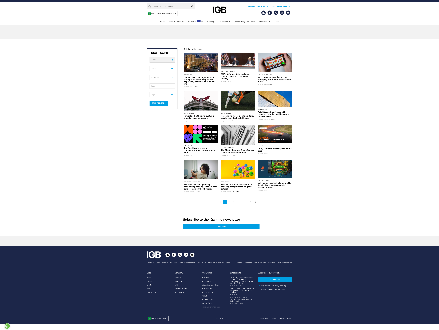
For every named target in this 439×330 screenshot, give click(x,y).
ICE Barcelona (207, 292)
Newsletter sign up (258, 6)
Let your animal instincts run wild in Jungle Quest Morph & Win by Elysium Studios (274, 185)
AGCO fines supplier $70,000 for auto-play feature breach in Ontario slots (275, 79)
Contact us (178, 281)
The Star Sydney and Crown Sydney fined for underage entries (237, 151)
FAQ (176, 285)
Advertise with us (281, 6)
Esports (165, 262)
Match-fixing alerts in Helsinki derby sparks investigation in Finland (237, 117)
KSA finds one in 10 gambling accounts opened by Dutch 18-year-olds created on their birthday (201, 186)
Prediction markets (228, 71)
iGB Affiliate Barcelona (210, 285)
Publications (263, 22)
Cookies (273, 318)
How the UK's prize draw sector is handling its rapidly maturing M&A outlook (237, 186)
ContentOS (194, 21)
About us (178, 278)
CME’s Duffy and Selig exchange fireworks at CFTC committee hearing (235, 76)
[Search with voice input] (192, 6)
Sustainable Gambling (192, 181)
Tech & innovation (284, 262)
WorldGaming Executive (244, 22)
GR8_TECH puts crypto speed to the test (275, 150)
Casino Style (206, 303)
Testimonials (179, 292)
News (197, 87)
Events (149, 285)
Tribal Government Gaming (212, 307)
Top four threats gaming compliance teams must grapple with (199, 150)
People (229, 262)
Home (162, 22)
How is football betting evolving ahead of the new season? (199, 117)
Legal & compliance (265, 74)
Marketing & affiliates (214, 262)
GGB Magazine (207, 299)
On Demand (223, 22)
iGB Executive (207, 289)
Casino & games (263, 180)
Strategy (271, 262)
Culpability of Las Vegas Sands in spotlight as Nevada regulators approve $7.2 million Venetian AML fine (200, 80)
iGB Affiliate (206, 281)
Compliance (188, 145)
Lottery (200, 262)
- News (241, 285)
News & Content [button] (175, 22)
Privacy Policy (264, 318)
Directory (210, 22)
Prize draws (225, 181)
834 (251, 202)
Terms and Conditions (285, 318)
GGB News (206, 296)
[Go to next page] (255, 202)
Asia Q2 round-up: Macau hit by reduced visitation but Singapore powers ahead (273, 114)
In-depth (198, 121)
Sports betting (189, 113)
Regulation (188, 74)
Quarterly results (264, 109)
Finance (173, 262)
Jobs (277, 22)
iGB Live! (205, 278)
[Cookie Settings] (7, 326)
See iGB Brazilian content (162, 13)
